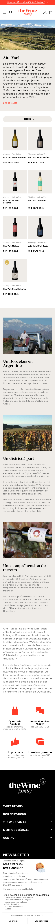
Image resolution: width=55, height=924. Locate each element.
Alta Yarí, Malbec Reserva (11, 202)
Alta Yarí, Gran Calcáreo (14, 289)
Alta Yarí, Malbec (11, 246)
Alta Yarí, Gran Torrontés (14, 157)
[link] (15, 723)
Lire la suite (10, 103)
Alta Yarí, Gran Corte (38, 246)
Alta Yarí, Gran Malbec (39, 157)
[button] (4, 12)
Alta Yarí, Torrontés (37, 200)
